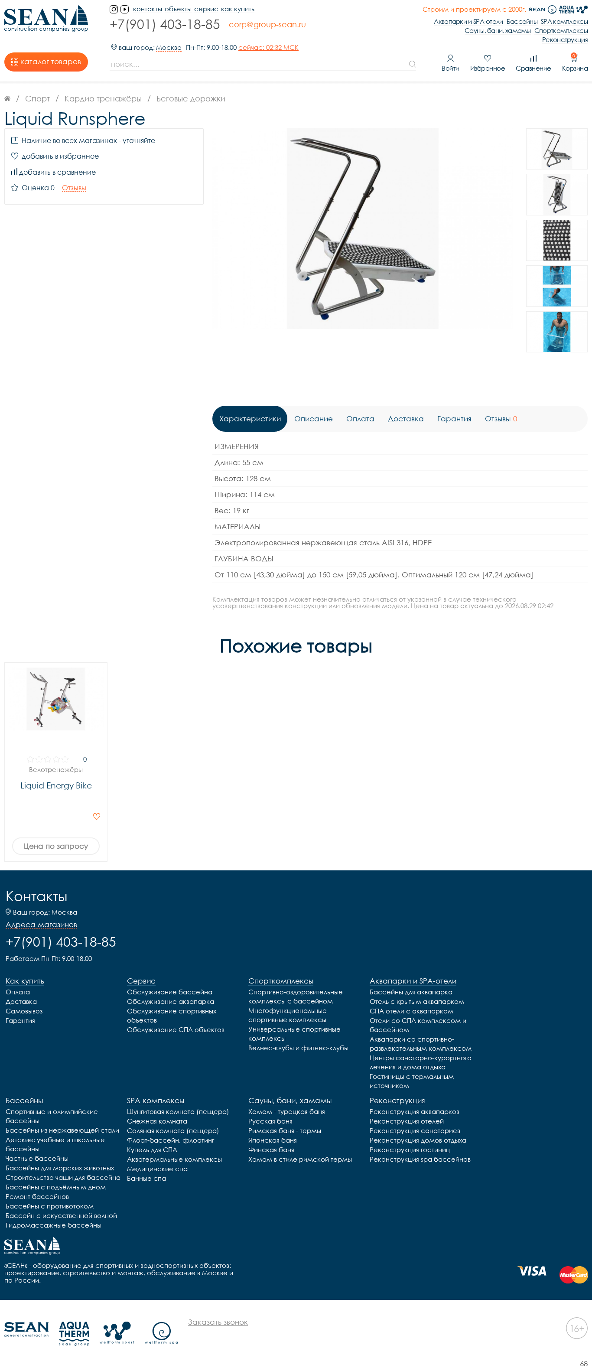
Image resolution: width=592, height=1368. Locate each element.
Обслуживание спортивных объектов (171, 1015)
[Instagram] (114, 9)
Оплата (18, 992)
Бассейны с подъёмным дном (56, 1187)
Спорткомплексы (561, 30)
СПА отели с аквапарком (411, 1011)
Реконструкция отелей (407, 1121)
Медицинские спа (157, 1169)
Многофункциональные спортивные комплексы (287, 1014)
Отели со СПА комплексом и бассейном (418, 1024)
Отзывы (74, 188)
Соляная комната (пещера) (173, 1130)
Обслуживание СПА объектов (175, 1029)
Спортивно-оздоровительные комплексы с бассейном (295, 996)
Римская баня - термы (284, 1130)
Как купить (237, 9)
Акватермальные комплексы (174, 1159)
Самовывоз (24, 1011)
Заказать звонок (218, 1321)
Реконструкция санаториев (415, 1130)
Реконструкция (565, 39)
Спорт (37, 98)
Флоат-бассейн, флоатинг (170, 1140)
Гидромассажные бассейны (53, 1225)
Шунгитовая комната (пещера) (178, 1111)
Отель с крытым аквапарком (417, 1001)
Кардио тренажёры (103, 98)
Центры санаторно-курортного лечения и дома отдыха (421, 1062)
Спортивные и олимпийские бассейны (52, 1115)
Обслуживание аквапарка (170, 1001)
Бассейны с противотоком (50, 1206)
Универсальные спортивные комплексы (294, 1033)
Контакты (36, 896)
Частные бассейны (37, 1158)
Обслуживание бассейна (169, 992)
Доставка (21, 1001)
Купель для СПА (152, 1149)
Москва (169, 47)
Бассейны (522, 21)
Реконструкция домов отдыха (418, 1140)
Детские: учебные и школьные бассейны (55, 1144)
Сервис (206, 9)
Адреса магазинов (41, 924)
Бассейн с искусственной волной (61, 1215)
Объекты (178, 9)
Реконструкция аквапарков (414, 1111)
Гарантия (20, 1020)
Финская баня (271, 1149)
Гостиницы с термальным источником (412, 1080)
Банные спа (146, 1178)
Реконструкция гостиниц (410, 1149)
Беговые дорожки (190, 98)
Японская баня (272, 1140)
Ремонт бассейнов (37, 1196)
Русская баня (270, 1121)
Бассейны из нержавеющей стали (62, 1130)
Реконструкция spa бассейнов (420, 1159)
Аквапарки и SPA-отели (468, 21)
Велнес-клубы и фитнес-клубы (298, 1048)
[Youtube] (124, 9)
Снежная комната (157, 1121)
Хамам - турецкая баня (286, 1111)
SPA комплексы (564, 21)
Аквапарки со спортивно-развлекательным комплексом (421, 1043)
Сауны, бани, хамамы (498, 30)
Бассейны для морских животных (60, 1168)
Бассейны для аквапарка (411, 992)
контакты (147, 9)
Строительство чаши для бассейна (63, 1177)
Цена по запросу (56, 845)
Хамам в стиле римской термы (300, 1159)
